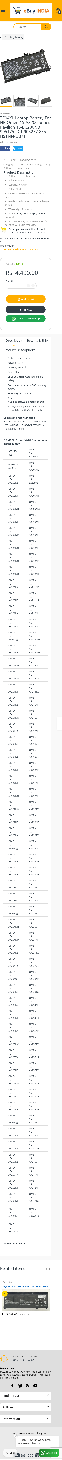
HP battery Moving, (31, 164)
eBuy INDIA (5, 113)
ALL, (18, 164)
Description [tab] (14, 340)
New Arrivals (22, 168)
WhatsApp (30, 213)
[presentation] (46, 1268)
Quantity (10, 281)
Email (42, 213)
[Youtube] (35, 1385)
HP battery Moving (13, 37)
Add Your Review (8, 142)
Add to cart (27, 299)
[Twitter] (20, 1385)
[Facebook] (12, 1385)
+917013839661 (23, 1360)
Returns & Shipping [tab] (40, 340)
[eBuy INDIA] (31, 10)
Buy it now (25, 310)
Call (19, 213)
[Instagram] (27, 1385)
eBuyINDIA (7, 1282)
